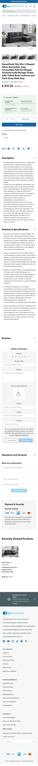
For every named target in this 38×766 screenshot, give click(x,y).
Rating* (19, 353)
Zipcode (4, 134)
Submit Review (25, 440)
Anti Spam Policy (8, 660)
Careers (5, 664)
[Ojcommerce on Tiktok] (17, 640)
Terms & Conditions (9, 702)
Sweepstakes (7, 705)
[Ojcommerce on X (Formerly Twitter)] (26, 640)
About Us (6, 653)
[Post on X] (24, 148)
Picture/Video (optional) (19, 386)
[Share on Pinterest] (19, 148)
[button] (13, 356)
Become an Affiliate (9, 671)
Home (3, 15)
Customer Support (9, 717)
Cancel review (12, 440)
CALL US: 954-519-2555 (11, 721)
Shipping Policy (8, 694)
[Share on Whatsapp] (14, 148)
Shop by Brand (8, 687)
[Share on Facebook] (9, 148)
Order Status (7, 691)
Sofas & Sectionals (25, 15)
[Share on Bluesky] (29, 148)
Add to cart (25, 119)
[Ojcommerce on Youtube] (8, 640)
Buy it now (19, 124)
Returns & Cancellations (11, 698)
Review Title (19, 361)
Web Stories (7, 667)
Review (18, 369)
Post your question (19, 490)
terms (18, 435)
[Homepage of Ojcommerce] (13, 6)
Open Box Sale (8, 683)
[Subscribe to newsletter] (33, 741)
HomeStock (5, 82)
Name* (19, 403)
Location (19, 420)
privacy (25, 435)
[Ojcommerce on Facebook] (4, 640)
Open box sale (18, 1)
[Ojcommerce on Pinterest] (22, 640)
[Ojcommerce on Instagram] (13, 640)
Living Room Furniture (13, 15)
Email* (19, 412)
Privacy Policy (7, 656)
